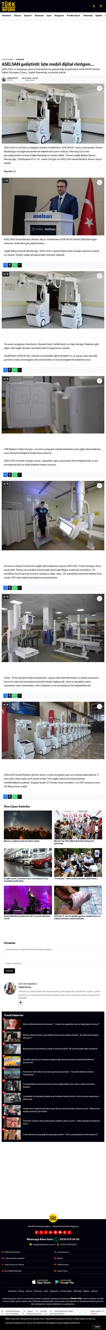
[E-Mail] (20, 1003)
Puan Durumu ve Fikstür (14, 1265)
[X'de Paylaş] (9, 265)
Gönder (9, 971)
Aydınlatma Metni (57, 1314)
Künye (30, 1311)
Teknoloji (88, 15)
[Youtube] (60, 1232)
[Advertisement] (53, 1160)
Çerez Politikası (12, 1314)
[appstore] (41, 1282)
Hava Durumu (63, 1252)
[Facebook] (37, 1232)
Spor (49, 15)
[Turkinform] (8, 6)
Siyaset (28, 15)
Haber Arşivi (62, 1271)
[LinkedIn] (50, 1232)
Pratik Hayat (73, 15)
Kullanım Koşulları (34, 1314)
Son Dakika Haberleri (13, 1271)
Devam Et (21, 998)
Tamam (96, 1327)
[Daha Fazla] (19, 265)
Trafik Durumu (63, 1265)
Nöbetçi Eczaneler (12, 1252)
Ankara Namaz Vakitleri (14, 1258)
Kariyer (60, 1258)
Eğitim (99, 15)
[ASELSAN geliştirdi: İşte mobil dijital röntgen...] (53, 114)
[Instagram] (46, 1232)
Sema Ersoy (24, 987)
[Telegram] (55, 1232)
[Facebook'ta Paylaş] (5, 265)
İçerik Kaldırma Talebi (63, 1311)
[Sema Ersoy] (10, 988)
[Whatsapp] (69, 1232)
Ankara (94, 1291)
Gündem (6, 15)
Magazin (59, 15)
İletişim (43, 1311)
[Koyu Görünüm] (94, 6)
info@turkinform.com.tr (44, 1245)
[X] (41, 1232)
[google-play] (64, 1282)
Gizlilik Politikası (12, 1311)
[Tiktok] (65, 1232)
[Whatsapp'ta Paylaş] (14, 265)
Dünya (17, 15)
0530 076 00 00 (69, 1239)
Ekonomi (39, 15)
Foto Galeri (7, 60)
